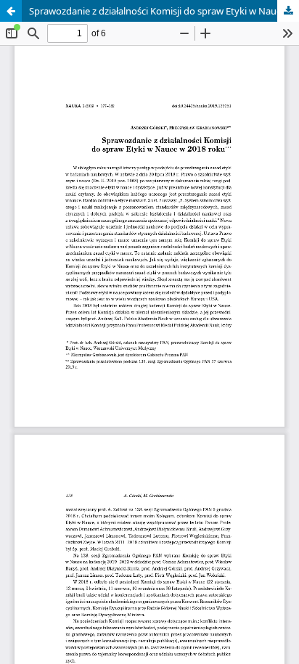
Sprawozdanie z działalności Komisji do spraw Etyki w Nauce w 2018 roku (164, 10)
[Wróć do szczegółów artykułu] (11, 11)
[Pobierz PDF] (288, 11)
